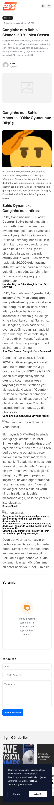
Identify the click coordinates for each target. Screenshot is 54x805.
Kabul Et (38, 794)
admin (12, 63)
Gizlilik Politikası (29, 781)
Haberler (7, 18)
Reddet (17, 794)
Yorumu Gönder (13, 712)
